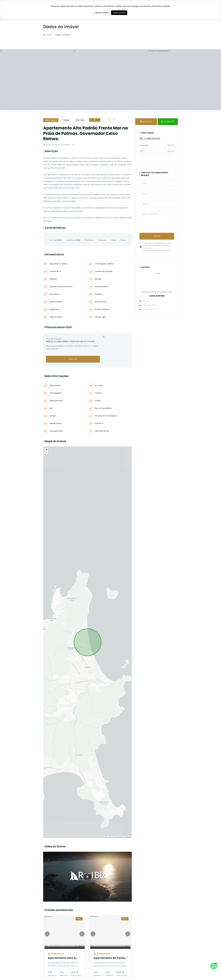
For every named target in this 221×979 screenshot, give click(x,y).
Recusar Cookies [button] (102, 13)
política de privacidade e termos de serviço (156, 250)
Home (48, 35)
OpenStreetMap (119, 837)
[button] (46, 449)
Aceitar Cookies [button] (119, 13)
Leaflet (109, 837)
